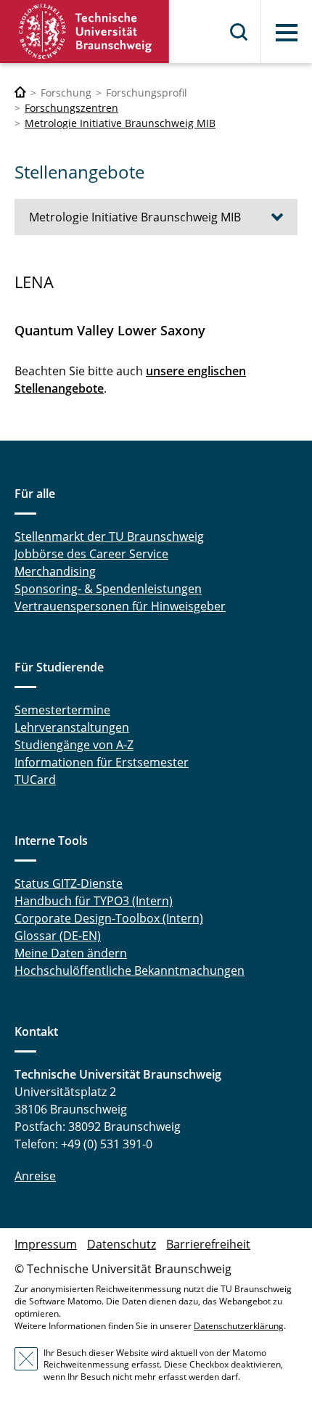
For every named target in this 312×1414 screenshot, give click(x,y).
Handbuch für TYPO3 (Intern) (94, 901)
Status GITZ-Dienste (69, 883)
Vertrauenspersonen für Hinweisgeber (120, 606)
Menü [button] (286, 33)
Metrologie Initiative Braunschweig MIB (120, 123)
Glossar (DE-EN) (58, 936)
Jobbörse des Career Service (91, 554)
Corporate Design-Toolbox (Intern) (109, 918)
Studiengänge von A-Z (74, 745)
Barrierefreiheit (208, 1244)
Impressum (46, 1244)
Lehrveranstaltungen (72, 727)
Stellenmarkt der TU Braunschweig (109, 536)
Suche (239, 32)
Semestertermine (62, 710)
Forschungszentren (71, 108)
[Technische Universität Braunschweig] (85, 31)
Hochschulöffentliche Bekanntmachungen (130, 970)
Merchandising (55, 571)
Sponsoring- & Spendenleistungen (108, 589)
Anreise (35, 1176)
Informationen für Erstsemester (102, 762)
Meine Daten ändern (71, 953)
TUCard (35, 780)
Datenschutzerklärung (239, 1326)
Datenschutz (121, 1244)
